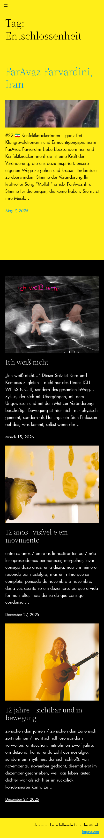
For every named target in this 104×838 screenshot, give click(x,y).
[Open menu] (5, 5)
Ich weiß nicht (26, 362)
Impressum (90, 831)
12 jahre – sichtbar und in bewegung (43, 714)
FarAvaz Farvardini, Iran (49, 78)
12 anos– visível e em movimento (36, 536)
